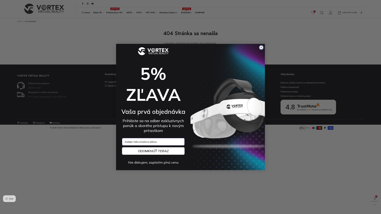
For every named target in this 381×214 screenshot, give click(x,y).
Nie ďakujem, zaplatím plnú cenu (153, 162)
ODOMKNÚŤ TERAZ (153, 151)
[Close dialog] (261, 47)
